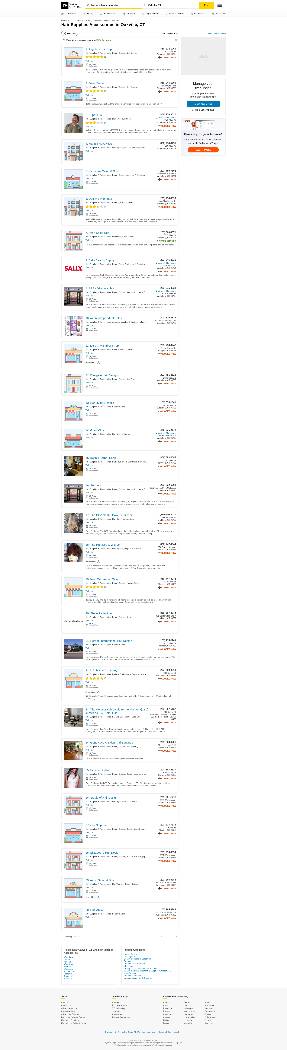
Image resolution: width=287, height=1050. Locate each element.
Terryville (68, 978)
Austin (166, 1005)
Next (175, 936)
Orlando (207, 1014)
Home (64, 20)
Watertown (69, 964)
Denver (166, 1023)
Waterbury (68, 957)
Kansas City (189, 1011)
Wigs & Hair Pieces (133, 548)
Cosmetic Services (132, 975)
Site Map (116, 1011)
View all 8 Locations (167, 118)
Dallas (166, 1020)
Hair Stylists (117, 119)
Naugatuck (69, 962)
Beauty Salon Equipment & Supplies (140, 147)
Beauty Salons (118, 53)
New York (208, 1008)
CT (71, 20)
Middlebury (69, 971)
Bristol (67, 959)
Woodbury (68, 969)
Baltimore (167, 1008)
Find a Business (119, 1005)
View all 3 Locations (167, 291)
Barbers (127, 119)
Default (171, 33)
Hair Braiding (132, 746)
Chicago (166, 1017)
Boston (166, 1011)
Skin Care (144, 322)
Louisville (188, 1020)
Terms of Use (165, 1032)
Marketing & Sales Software (73, 1023)
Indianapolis (189, 1008)
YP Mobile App (119, 1008)
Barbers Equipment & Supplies (134, 462)
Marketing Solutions (70, 1020)
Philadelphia (209, 1017)
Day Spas (130, 379)
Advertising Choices (70, 1014)
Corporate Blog (68, 1011)
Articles (115, 1002)
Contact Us (66, 1005)
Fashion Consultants (121, 717)
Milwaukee (209, 1005)
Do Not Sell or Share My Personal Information (135, 1032)
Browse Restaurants (121, 1017)
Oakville (79, 20)
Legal (176, 1032)
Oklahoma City (211, 1011)
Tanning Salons (133, 583)
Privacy (108, 1032)
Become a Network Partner (73, 1017)
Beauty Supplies (93, 20)
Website (89, 61)
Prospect (68, 974)
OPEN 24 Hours (103, 40)
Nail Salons (131, 53)
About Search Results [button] (216, 33)
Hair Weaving (118, 884)
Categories (117, 1014)
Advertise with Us (69, 1008)
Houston (187, 1005)
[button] (219, 5)
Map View (71, 33)
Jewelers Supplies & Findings (125, 322)
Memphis (188, 1023)
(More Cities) (182, 997)
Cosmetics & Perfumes (134, 963)
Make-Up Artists (148, 674)
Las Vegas (188, 1014)
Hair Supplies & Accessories (98, 53)
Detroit (187, 1002)
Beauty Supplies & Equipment (139, 292)
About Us (65, 1002)
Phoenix (208, 1020)
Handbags (116, 237)
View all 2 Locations (167, 433)
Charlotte (167, 1014)
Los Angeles (189, 1017)
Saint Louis (209, 1023)
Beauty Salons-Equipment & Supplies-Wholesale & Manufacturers (147, 972)
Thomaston (69, 976)
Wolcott (67, 966)
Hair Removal (132, 87)
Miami (207, 1002)
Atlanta (166, 1002)
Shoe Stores (127, 237)
